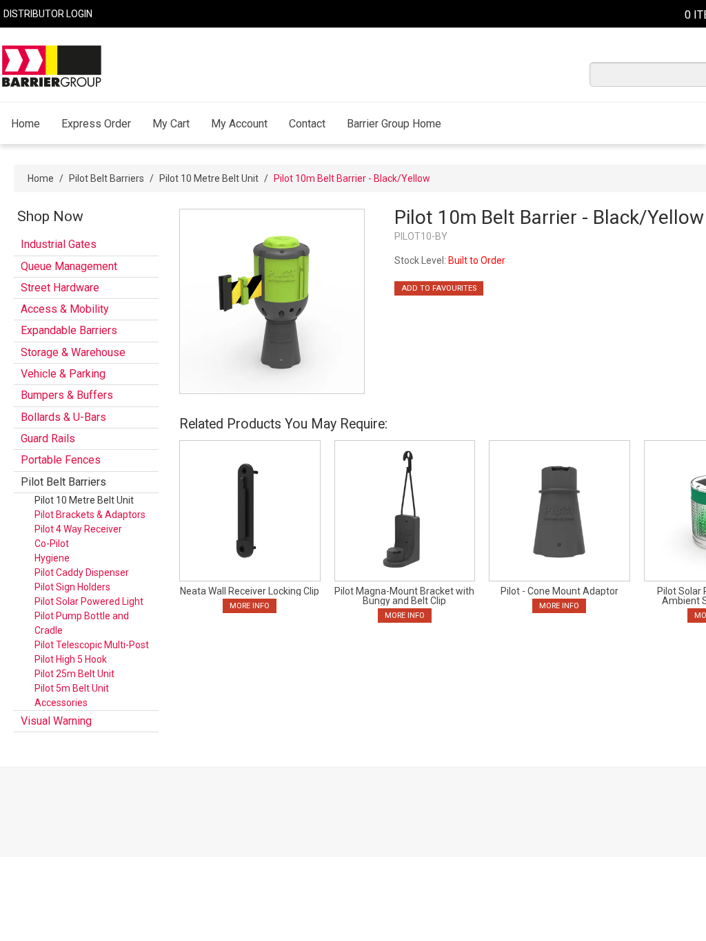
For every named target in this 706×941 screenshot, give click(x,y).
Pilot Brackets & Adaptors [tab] (89, 514)
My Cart (171, 123)
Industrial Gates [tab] (59, 244)
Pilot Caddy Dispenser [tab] (81, 572)
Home (25, 123)
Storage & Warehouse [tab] (73, 352)
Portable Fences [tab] (61, 459)
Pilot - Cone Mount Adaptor (559, 591)
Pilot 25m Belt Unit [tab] (74, 673)
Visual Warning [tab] (56, 720)
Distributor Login (47, 14)
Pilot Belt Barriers (106, 178)
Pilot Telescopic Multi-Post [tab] (91, 644)
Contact (307, 123)
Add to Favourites (438, 288)
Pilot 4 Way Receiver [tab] (78, 529)
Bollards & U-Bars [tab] (63, 417)
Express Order (96, 123)
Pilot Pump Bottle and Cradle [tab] (81, 623)
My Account (239, 123)
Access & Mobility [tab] (65, 309)
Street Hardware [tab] (60, 287)
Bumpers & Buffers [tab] (67, 395)
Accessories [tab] (61, 702)
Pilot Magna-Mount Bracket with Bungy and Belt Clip (404, 596)
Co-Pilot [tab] (51, 543)
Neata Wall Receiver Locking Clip (249, 591)
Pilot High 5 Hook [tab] (70, 659)
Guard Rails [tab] (48, 438)
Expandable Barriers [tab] (69, 330)
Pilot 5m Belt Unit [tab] (71, 688)
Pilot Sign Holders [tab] (72, 586)
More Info (250, 605)
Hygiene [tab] (52, 557)
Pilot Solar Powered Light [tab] (88, 601)
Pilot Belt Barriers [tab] (63, 481)
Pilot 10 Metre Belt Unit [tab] (84, 500)
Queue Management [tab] (69, 266)
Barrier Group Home (394, 123)
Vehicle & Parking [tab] (63, 373)
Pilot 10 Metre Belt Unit (209, 178)
